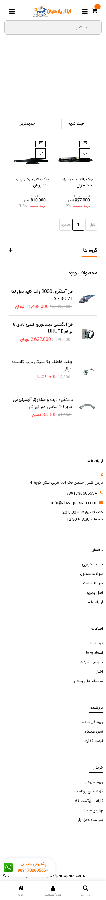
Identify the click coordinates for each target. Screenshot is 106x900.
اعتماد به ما (94, 653)
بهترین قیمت (93, 810)
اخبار (99, 671)
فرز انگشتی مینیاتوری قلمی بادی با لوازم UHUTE (43, 328)
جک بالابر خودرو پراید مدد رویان (32, 182)
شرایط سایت (93, 583)
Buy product (85, 141)
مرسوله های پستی (88, 681)
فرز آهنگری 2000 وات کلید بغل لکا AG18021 (42, 295)
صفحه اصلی (87, 79)
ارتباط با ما (95, 602)
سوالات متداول (91, 574)
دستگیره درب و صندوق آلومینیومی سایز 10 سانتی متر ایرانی (43, 403)
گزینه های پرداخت (88, 791)
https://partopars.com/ (64, 876)
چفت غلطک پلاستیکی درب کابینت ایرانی (42, 365)
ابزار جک (19, 79)
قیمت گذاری (93, 741)
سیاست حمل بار (90, 820)
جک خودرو (53, 87)
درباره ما (96, 643)
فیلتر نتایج (75, 123)
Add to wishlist (85, 153)
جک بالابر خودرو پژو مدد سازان (77, 182)
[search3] (94, 27)
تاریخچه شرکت (91, 662)
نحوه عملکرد (93, 731)
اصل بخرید (94, 593)
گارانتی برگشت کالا (88, 801)
